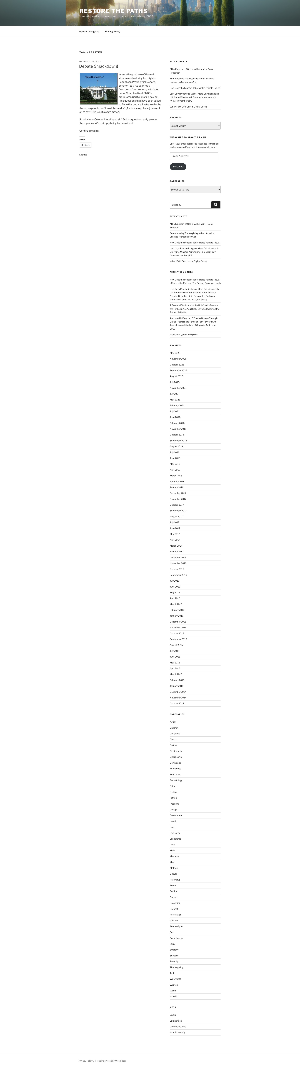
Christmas (175, 733)
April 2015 (175, 668)
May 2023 (175, 399)
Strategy (174, 949)
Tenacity (174, 961)
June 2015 (175, 656)
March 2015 (176, 674)
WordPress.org (177, 1032)
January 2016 (176, 615)
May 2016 (175, 592)
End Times (175, 774)
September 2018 (178, 440)
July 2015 (174, 651)
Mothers (174, 868)
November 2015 (178, 627)
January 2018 (176, 487)
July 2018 (174, 452)
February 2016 (177, 610)
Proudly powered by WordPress (110, 1060)
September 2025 (178, 370)
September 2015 (178, 639)
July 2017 (174, 522)
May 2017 (175, 534)
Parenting (175, 879)
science (174, 920)
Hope (172, 827)
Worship (174, 996)
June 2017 (175, 528)
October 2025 (177, 364)
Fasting (173, 792)
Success (174, 955)
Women (174, 984)
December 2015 (178, 621)
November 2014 (178, 697)
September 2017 (178, 510)
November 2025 (178, 358)
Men (172, 862)
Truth (172, 973)
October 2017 (177, 504)
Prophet (174, 909)
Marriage (174, 856)
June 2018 (175, 458)
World (173, 990)
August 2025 (176, 376)
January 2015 (176, 686)
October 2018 (177, 434)
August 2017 (176, 516)
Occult (173, 873)
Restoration (175, 914)
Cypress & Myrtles (188, 334)
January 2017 (176, 551)
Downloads (175, 762)
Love (172, 844)
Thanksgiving (176, 967)
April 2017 (175, 539)
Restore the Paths (113, 11)
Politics (173, 891)
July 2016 (174, 580)
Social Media (176, 938)
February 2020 (177, 423)
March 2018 (176, 475)
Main (172, 850)
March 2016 (176, 604)
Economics (175, 768)
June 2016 (175, 586)
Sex (172, 932)
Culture (173, 745)
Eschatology (176, 780)
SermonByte (176, 926)
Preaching (175, 903)
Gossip (173, 809)
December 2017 (178, 493)
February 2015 (177, 680)
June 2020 (175, 417)
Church (173, 739)
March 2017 (176, 545)
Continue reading (89, 130)
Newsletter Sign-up (89, 31)
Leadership (175, 838)
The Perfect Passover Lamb (206, 283)
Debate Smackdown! (98, 66)
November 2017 (178, 499)
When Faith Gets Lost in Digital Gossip (188, 106)
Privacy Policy (112, 31)
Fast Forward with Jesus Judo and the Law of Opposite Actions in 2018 (193, 325)
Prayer (173, 897)
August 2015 (176, 645)
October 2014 (177, 703)
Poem (173, 885)
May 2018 (175, 464)
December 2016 (178, 557)
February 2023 (177, 405)
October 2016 (177, 569)
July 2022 (174, 411)
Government (176, 815)
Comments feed (178, 1026)
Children (174, 727)
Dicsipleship (176, 751)
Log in (173, 1014)
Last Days (175, 833)
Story (172, 944)
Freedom (174, 803)
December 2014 (178, 691)
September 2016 (178, 575)
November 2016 (178, 563)
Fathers (173, 797)
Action (173, 721)
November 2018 (178, 429)
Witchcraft (175, 979)
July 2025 (175, 382)
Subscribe (178, 166)
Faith (172, 786)
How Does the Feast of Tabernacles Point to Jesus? (195, 88)
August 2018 (176, 446)
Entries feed (176, 1020)
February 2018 (177, 481)
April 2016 (175, 598)
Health (173, 821)
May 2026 (175, 353)
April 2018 (175, 469)
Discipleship (176, 756)
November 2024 (178, 388)
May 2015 (175, 662)
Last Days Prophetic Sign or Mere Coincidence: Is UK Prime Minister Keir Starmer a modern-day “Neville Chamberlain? (194, 97)
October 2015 (177, 633)
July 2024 (175, 394)
